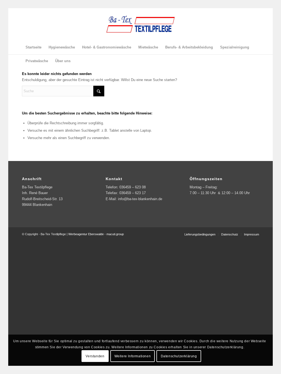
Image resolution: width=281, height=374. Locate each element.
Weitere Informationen (132, 356)
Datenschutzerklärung (179, 356)
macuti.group (115, 234)
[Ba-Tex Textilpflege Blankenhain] (140, 24)
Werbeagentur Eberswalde (86, 234)
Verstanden (95, 356)
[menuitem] (33, 47)
